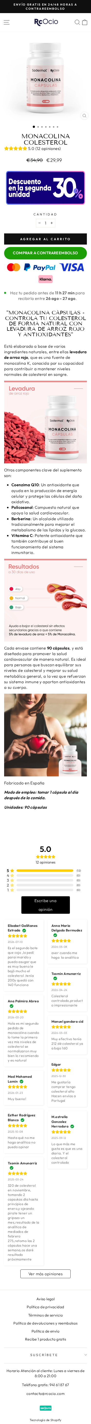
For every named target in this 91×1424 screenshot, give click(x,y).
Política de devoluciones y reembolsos (45, 1323)
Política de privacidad (45, 1307)
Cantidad (45, 214)
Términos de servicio (45, 1315)
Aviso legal (45, 1299)
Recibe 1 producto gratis (45, 1339)
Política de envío (45, 1331)
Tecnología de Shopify (45, 1420)
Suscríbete (44, 1355)
